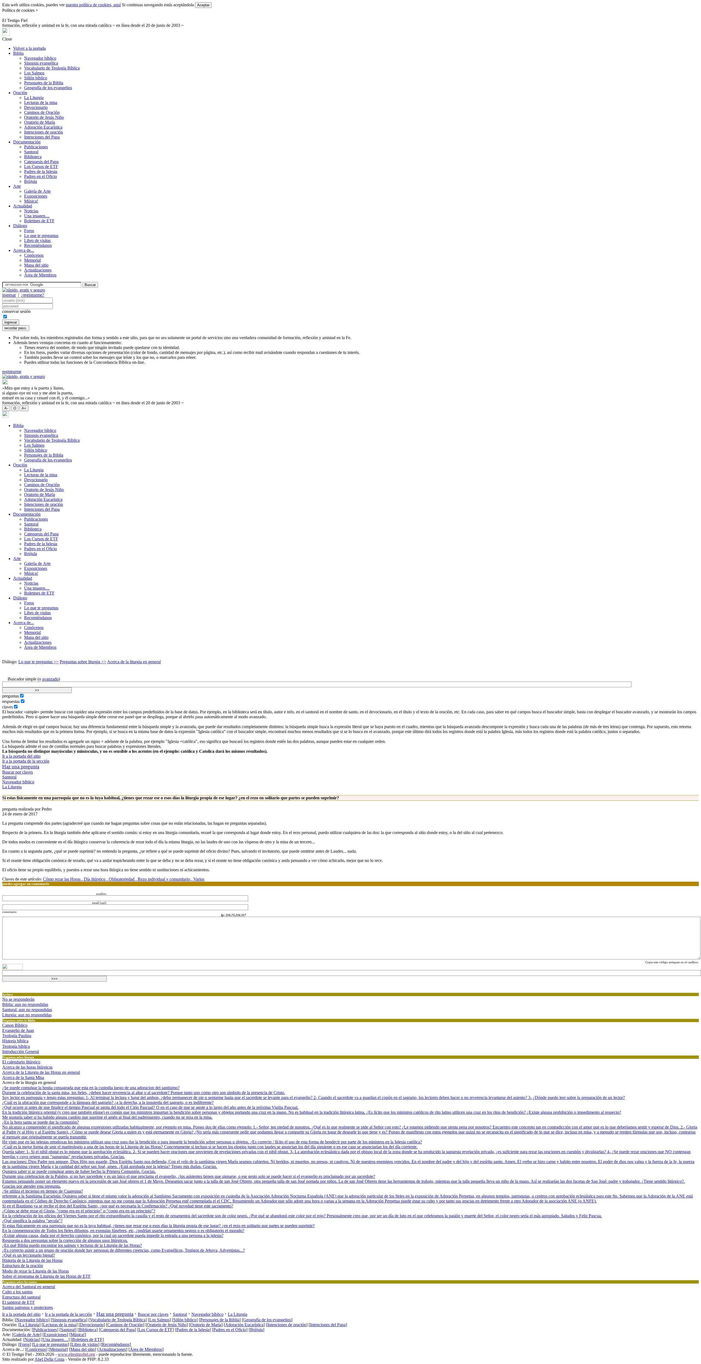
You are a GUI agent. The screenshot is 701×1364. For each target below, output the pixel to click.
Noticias (31, 211)
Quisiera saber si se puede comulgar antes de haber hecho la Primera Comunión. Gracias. (79, 1171)
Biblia (18, 53)
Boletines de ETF (39, 220)
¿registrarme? (32, 295)
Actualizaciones (37, 270)
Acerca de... (23, 250)
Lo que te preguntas (41, 235)
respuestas (11, 701)
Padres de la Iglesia (40, 171)
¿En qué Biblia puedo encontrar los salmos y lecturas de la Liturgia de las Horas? (72, 1245)
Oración (20, 92)
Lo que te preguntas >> (38, 661)
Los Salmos (34, 73)
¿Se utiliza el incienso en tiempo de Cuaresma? (42, 1191)
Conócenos (34, 255)
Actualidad (22, 206)
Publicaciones (36, 147)
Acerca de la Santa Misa (23, 1077)
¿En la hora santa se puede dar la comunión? (40, 1122)
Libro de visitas (37, 240)
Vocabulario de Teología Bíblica (52, 68)
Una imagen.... (37, 216)
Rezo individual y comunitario (164, 879)
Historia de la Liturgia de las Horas (32, 1260)
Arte (17, 186)
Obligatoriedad (122, 879)
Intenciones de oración (43, 132)
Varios (198, 879)
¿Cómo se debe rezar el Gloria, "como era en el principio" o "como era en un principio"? (78, 1211)
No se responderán (18, 999)
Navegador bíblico (40, 58)
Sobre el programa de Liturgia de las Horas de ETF (46, 1276)
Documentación (27, 142)
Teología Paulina (16, 1035)
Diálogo (20, 225)
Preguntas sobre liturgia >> (83, 661)
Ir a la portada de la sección (25, 761)
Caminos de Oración (42, 112)
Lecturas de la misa (40, 102)
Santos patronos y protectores (27, 1307)
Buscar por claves (17, 772)
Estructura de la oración (22, 1265)
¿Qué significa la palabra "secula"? (32, 1220)
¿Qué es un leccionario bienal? (28, 1255)
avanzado (50, 679)
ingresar (9, 295)
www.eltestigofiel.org (76, 1354)
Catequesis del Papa (41, 161)
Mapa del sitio (36, 265)
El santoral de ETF (18, 1302)
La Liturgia (34, 97)
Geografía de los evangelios (48, 87)
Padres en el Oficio (40, 176)
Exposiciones (35, 196)
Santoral (31, 151)
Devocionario (36, 107)
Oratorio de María (39, 122)
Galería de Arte (37, 191)
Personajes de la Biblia (43, 82)
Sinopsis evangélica (41, 63)
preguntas (10, 696)
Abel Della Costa (49, 1359)
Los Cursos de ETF (41, 166)
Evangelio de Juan (18, 1030)
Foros (29, 230)
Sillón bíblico (35, 78)
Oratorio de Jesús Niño (44, 117)
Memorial (32, 260)
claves (7, 707)
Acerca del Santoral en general (28, 1286)
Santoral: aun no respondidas (27, 1009)
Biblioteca (33, 156)
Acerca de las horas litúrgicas (27, 1067)
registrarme (11, 371)
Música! (31, 201)
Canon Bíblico (14, 1025)
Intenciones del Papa (42, 137)
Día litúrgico (95, 879)
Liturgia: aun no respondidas (26, 1015)
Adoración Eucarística (43, 127)
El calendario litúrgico (21, 1062)
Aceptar (203, 5)
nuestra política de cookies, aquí (93, 4)
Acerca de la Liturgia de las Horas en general (41, 1072)
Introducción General (20, 1051)
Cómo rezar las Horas (62, 879)
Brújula (30, 181)
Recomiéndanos (38, 245)
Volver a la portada (29, 48)
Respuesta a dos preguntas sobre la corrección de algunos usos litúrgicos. (65, 1240)
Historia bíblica (15, 1041)
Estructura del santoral (21, 1297)
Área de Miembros (40, 275)
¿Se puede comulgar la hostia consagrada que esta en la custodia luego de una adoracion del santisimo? (91, 1087)
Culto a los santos (17, 1292)
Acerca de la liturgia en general (134, 661)
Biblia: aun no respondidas (25, 1004)
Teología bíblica (16, 1046)
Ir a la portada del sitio (21, 756)
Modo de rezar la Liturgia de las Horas (35, 1271)
